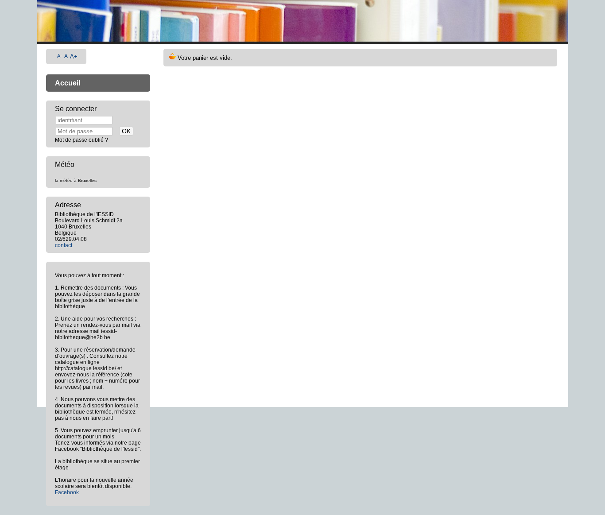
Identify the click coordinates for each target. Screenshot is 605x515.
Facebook (67, 492)
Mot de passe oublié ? (81, 140)
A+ (74, 56)
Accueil (67, 83)
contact (63, 245)
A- (59, 55)
